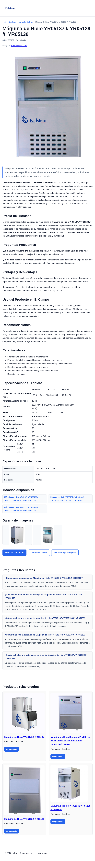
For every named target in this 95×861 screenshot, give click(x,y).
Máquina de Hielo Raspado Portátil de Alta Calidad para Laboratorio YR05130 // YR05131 (70, 741)
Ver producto (11, 749)
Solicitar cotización (14, 552)
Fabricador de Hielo (19, 46)
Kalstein (10, 8)
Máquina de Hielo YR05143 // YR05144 (24, 737)
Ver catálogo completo (65, 552)
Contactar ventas (39, 552)
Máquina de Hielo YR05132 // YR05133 (24, 819)
